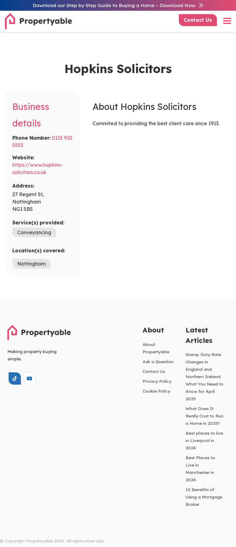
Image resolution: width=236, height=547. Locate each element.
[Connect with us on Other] (15, 378)
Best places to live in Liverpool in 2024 (204, 440)
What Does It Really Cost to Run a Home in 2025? (204, 416)
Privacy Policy (157, 381)
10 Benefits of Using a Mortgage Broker (204, 497)
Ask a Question (158, 361)
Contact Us (198, 20)
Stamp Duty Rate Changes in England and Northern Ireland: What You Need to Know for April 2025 (204, 376)
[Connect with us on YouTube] (29, 378)
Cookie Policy (156, 391)
